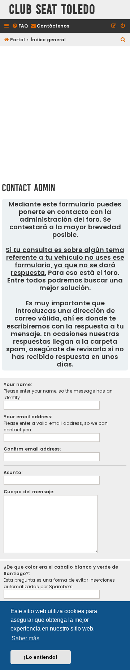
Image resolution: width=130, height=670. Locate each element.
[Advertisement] (65, 113)
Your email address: (28, 417)
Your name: (18, 384)
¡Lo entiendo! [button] (40, 657)
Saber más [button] (25, 638)
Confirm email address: (32, 449)
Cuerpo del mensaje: (29, 492)
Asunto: (13, 472)
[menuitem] (20, 26)
